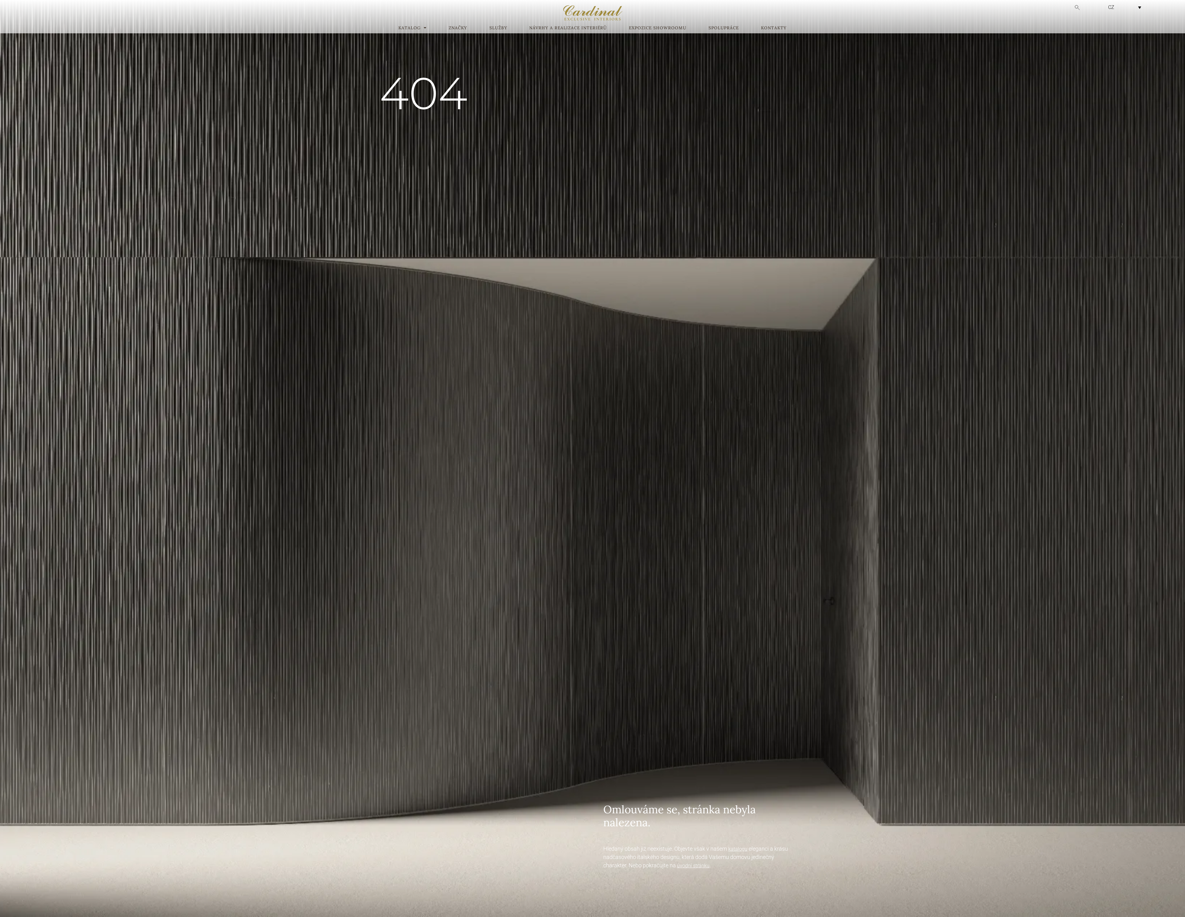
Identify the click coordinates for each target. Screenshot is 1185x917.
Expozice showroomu (657, 28)
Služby (498, 28)
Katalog (409, 28)
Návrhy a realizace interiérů (568, 28)
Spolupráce (724, 28)
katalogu (737, 849)
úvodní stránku (693, 866)
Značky (458, 28)
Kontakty (774, 28)
